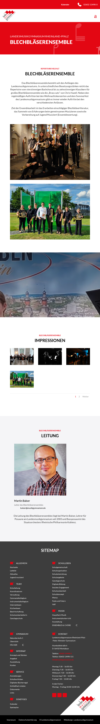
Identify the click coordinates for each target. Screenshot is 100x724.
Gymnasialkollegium (18, 598)
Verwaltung (14, 595)
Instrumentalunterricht (61, 618)
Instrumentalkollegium (19, 601)
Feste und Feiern (59, 601)
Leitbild (13, 571)
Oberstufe (14, 641)
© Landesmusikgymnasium (50, 720)
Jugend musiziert (17, 577)
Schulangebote (58, 577)
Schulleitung (15, 588)
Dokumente (15, 689)
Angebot (13, 658)
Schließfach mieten (18, 686)
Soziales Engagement (60, 587)
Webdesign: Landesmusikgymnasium (78, 720)
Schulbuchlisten (16, 679)
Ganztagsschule (16, 618)
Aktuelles (14, 574)
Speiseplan (14, 707)
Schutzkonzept (58, 594)
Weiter (85, 396)
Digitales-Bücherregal (19, 682)
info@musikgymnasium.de (63, 660)
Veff (54, 604)
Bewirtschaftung (16, 611)
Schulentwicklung (59, 574)
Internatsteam (15, 605)
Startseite (14, 567)
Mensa (55, 597)
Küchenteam (15, 608)
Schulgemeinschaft (59, 567)
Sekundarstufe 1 (16, 638)
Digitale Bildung (58, 584)
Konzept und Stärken (18, 655)
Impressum (11, 720)
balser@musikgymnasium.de (33, 508)
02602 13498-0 (90, 4)
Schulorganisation (59, 571)
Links (12, 693)
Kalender (13, 704)
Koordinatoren (16, 591)
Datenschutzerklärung (28, 720)
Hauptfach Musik (59, 615)
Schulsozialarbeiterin (18, 615)
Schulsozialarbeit (59, 591)
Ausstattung (57, 622)
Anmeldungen (15, 676)
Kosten (13, 665)
